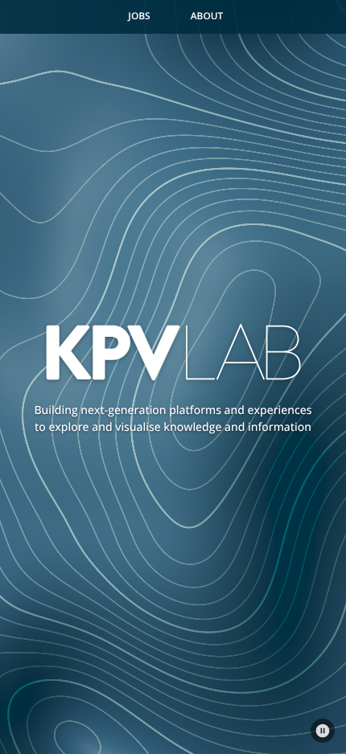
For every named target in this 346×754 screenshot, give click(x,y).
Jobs (139, 16)
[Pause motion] (323, 731)
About (207, 16)
